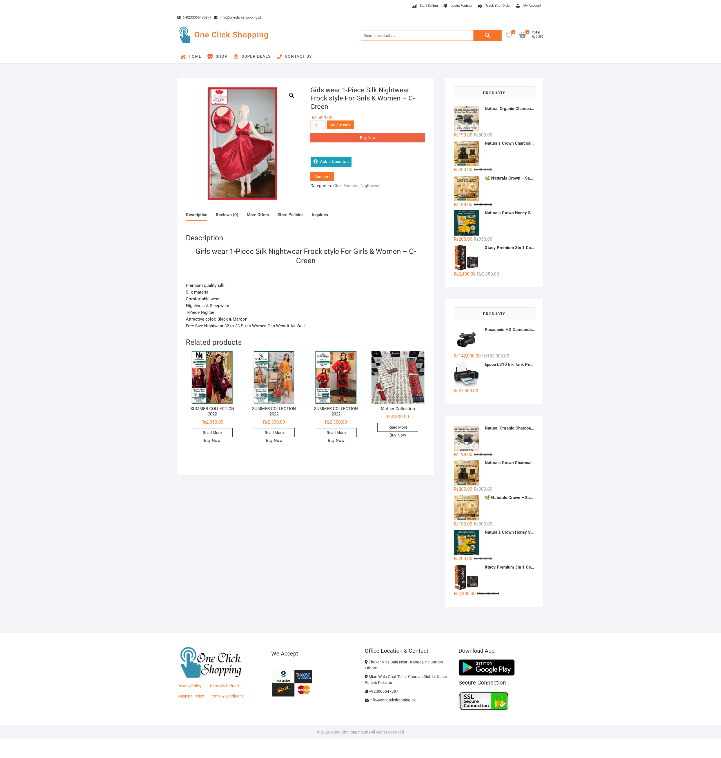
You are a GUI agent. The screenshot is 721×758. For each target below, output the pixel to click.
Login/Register (462, 6)
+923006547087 (383, 691)
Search (487, 35)
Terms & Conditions (227, 696)
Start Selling (429, 6)
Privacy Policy (189, 686)
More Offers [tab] (258, 214)
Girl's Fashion (346, 185)
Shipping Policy (190, 696)
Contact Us (298, 56)
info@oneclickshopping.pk (240, 17)
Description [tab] (196, 214)
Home (195, 56)
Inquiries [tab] (320, 214)
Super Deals (256, 56)
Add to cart (340, 125)
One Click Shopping (231, 34)
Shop (222, 56)
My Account (532, 6)
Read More (212, 432)
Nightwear (370, 185)
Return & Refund (224, 686)
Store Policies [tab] (290, 214)
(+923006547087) (196, 17)
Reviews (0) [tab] (227, 214)
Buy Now (368, 137)
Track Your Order (498, 6)
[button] (291, 95)
